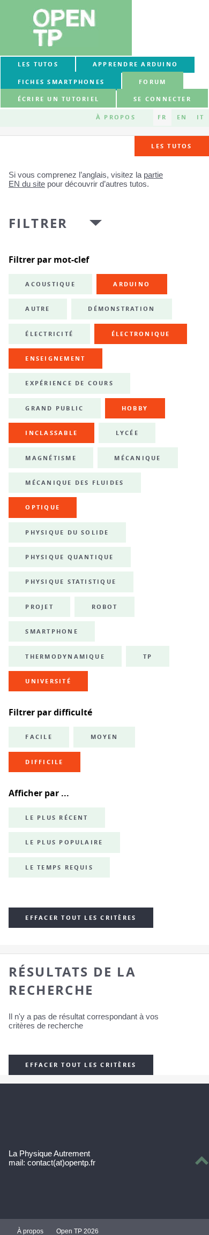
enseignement (55, 358)
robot (105, 607)
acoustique (50, 284)
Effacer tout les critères (80, 917)
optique (42, 507)
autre (37, 308)
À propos (116, 117)
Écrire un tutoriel (58, 99)
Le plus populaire (64, 842)
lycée (127, 433)
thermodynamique (65, 656)
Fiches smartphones (61, 82)
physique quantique (69, 557)
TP (147, 656)
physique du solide (67, 532)
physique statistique (70, 581)
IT (200, 117)
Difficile (44, 762)
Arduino (131, 284)
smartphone (51, 631)
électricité (49, 334)
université (48, 681)
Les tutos (38, 64)
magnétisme (50, 458)
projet (39, 607)
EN (182, 117)
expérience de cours (69, 383)
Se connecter (162, 99)
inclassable (51, 433)
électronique (140, 334)
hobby (135, 408)
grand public (54, 408)
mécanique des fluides (74, 482)
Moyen (104, 737)
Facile (38, 737)
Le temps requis (59, 867)
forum (152, 82)
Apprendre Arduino (135, 64)
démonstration (121, 308)
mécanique (137, 458)
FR (162, 117)
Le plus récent (56, 817)
